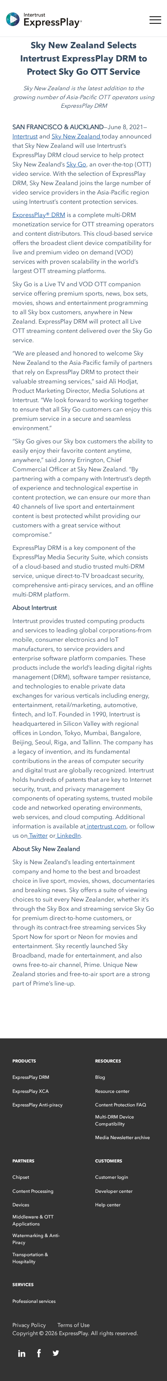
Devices (20, 1205)
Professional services (34, 1301)
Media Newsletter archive (122, 1137)
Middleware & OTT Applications (33, 1220)
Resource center (112, 1091)
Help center (107, 1205)
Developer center (113, 1191)
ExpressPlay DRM (30, 1077)
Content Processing (33, 1191)
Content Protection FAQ (120, 1105)
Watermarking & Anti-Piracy (36, 1239)
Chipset (20, 1177)
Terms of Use (73, 1325)
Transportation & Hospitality (30, 1258)
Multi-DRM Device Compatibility (114, 1120)
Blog (100, 1077)
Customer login (111, 1177)
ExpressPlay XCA (30, 1091)
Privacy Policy (29, 1325)
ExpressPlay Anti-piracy (37, 1105)
